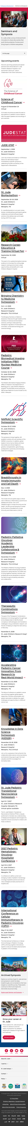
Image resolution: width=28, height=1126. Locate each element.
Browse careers (8, 1037)
